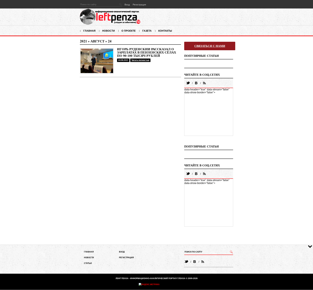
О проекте (128, 30)
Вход (127, 4)
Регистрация (139, 4)
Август (97, 41)
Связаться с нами (209, 46)
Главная (89, 30)
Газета (147, 30)
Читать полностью (140, 60)
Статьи (88, 263)
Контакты (165, 30)
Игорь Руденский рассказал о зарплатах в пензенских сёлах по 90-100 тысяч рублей (146, 52)
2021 (83, 41)
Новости (108, 30)
